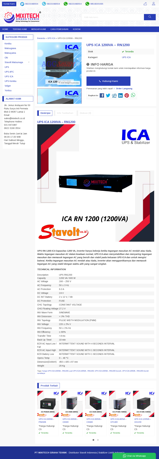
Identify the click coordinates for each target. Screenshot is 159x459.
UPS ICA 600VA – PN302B (46, 420)
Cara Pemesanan (59, 29)
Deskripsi (45, 113)
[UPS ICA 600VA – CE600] (71, 403)
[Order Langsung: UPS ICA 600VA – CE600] (80, 414)
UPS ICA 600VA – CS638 (94, 420)
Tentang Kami (20, 29)
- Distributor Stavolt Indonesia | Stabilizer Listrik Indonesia (79, 452)
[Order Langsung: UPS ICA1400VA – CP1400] (128, 414)
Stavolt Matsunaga (14, 62)
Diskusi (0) (85, 113)
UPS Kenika (10, 81)
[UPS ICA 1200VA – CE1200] (143, 403)
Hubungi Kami (110, 81)
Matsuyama (10, 53)
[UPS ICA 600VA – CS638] (95, 403)
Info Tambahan (65, 113)
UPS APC (9, 72)
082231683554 (31, 4)
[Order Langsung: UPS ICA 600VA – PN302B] (56, 414)
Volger (8, 86)
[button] (150, 17)
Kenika (8, 43)
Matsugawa (10, 48)
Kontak (77, 29)
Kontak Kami (9, 4)
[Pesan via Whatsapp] (145, 4)
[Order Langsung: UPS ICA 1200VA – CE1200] (152, 414)
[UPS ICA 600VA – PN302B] (48, 403)
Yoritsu (8, 90)
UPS (7, 67)
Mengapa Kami (38, 29)
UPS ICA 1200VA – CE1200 (142, 420)
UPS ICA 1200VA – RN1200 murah (108, 371)
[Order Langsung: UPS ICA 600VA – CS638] (104, 414)
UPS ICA (126, 57)
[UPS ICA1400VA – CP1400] (119, 403)
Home (5, 29)
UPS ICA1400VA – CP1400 (118, 420)
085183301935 (96, 4)
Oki (6, 57)
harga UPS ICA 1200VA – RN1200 (55, 371)
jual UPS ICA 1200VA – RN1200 (81, 371)
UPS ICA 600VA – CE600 (70, 420)
